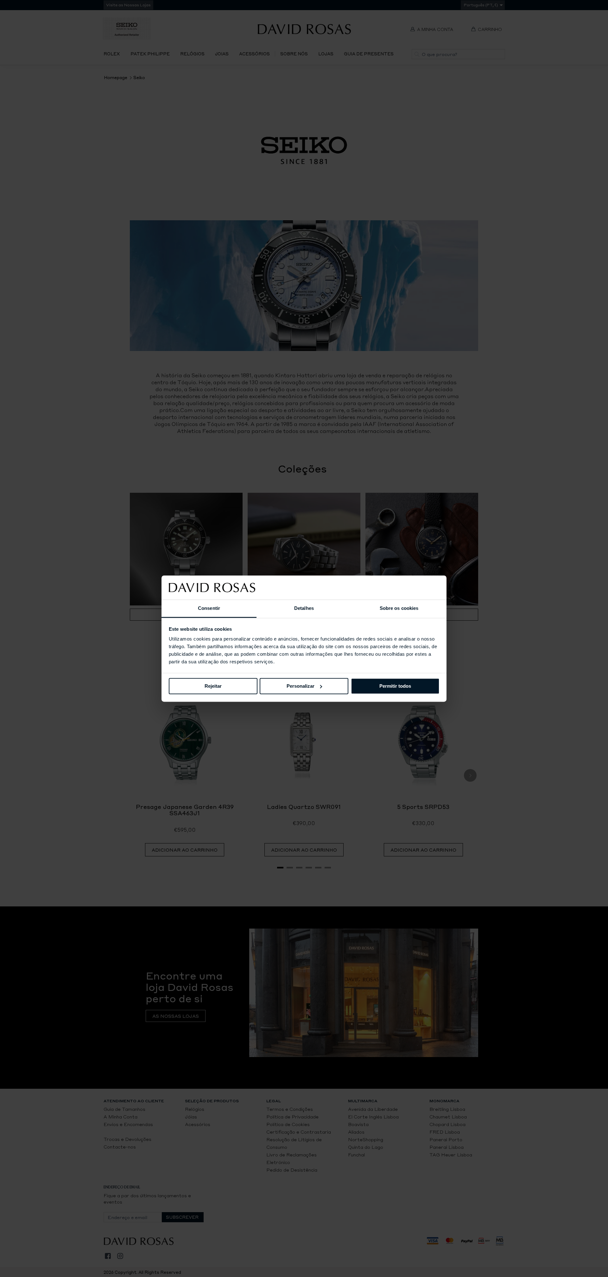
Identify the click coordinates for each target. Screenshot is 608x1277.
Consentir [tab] (209, 608)
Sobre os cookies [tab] (399, 608)
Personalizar (300, 686)
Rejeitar (213, 686)
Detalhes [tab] (304, 608)
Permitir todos (395, 686)
